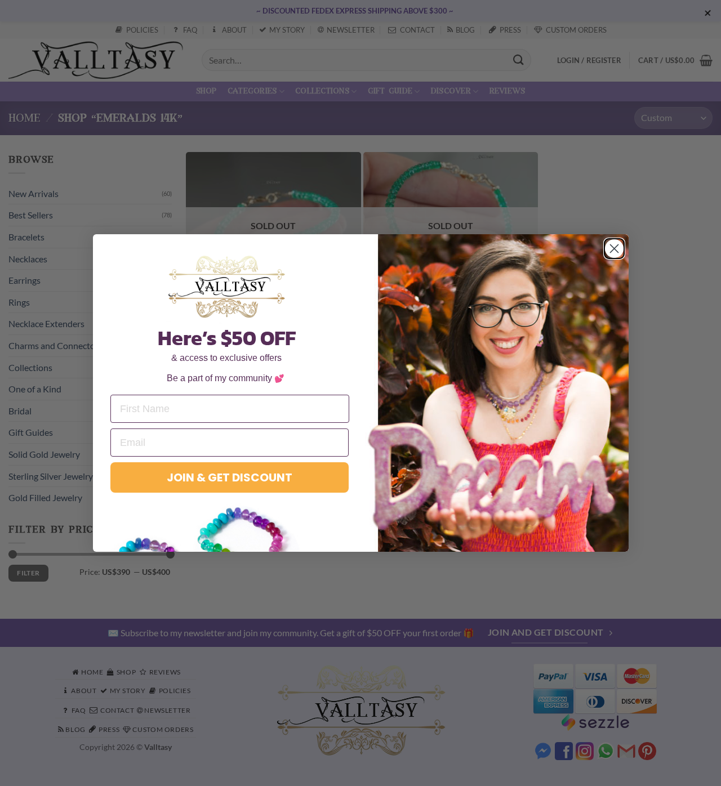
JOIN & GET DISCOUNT (229, 477)
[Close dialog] (614, 248)
